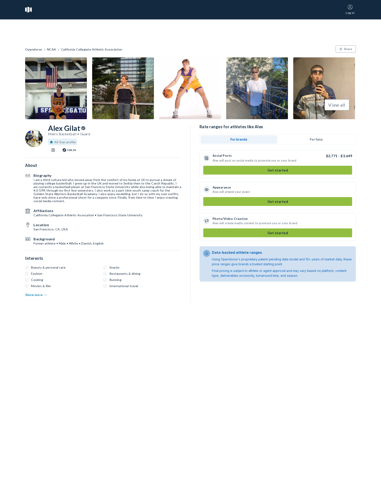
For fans (316, 139)
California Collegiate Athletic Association (91, 49)
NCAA (51, 49)
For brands (238, 139)
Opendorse (33, 49)
